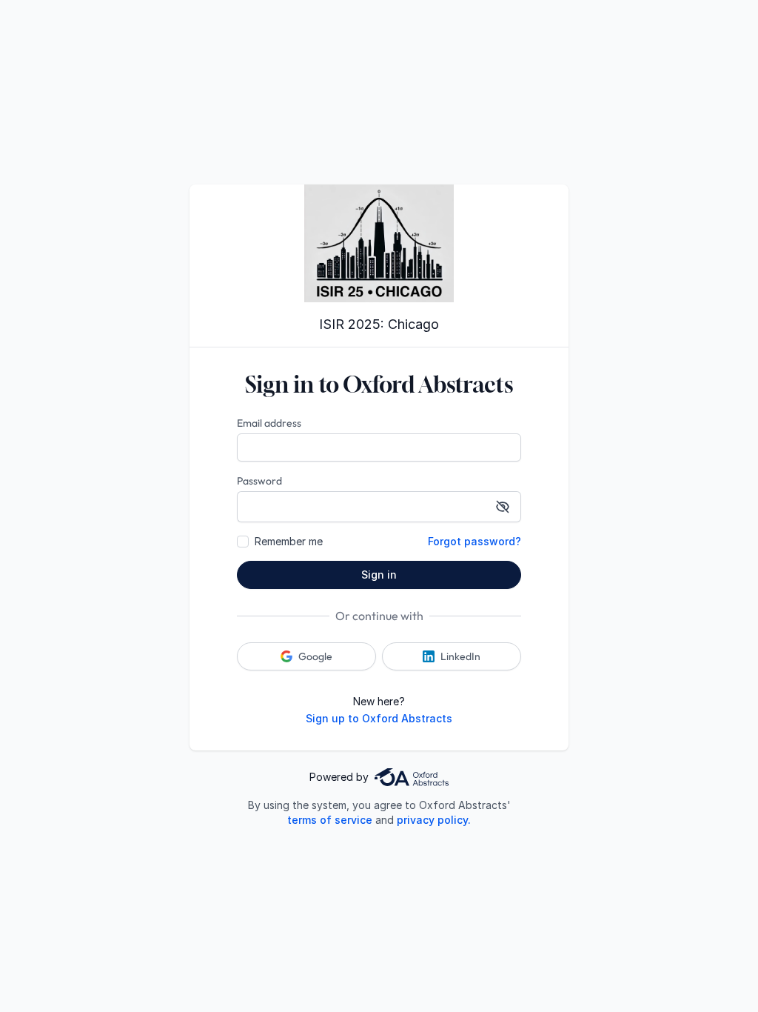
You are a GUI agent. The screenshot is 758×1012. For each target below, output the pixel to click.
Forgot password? (474, 541)
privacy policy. (434, 819)
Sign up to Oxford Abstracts (379, 718)
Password (259, 480)
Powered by (339, 776)
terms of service (329, 819)
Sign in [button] (379, 574)
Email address (269, 423)
